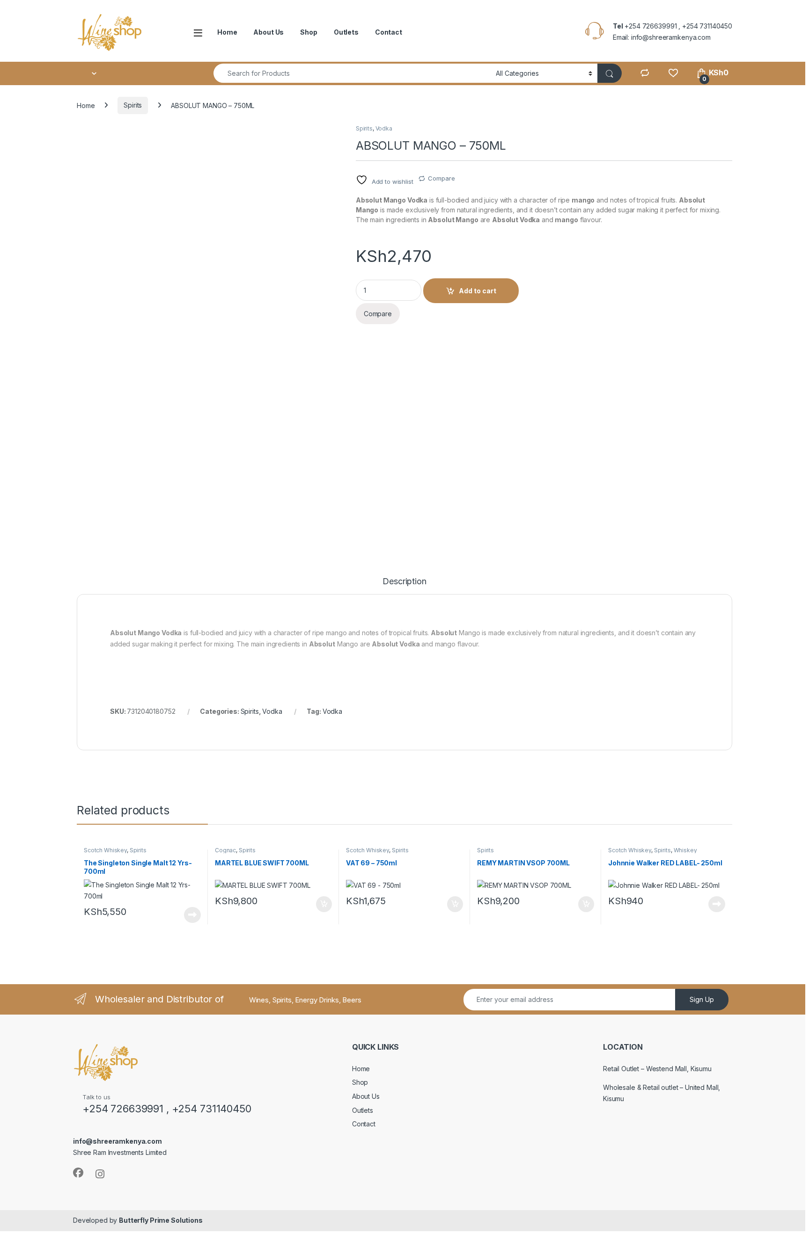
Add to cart (477, 291)
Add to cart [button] (324, 904)
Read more (192, 915)
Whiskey (685, 850)
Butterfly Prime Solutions (161, 1220)
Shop (308, 32)
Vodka (383, 128)
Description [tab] (404, 581)
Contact (388, 32)
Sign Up (702, 999)
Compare (441, 178)
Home (227, 32)
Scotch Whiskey (105, 850)
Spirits (133, 105)
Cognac (225, 850)
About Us (268, 32)
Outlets (346, 32)
